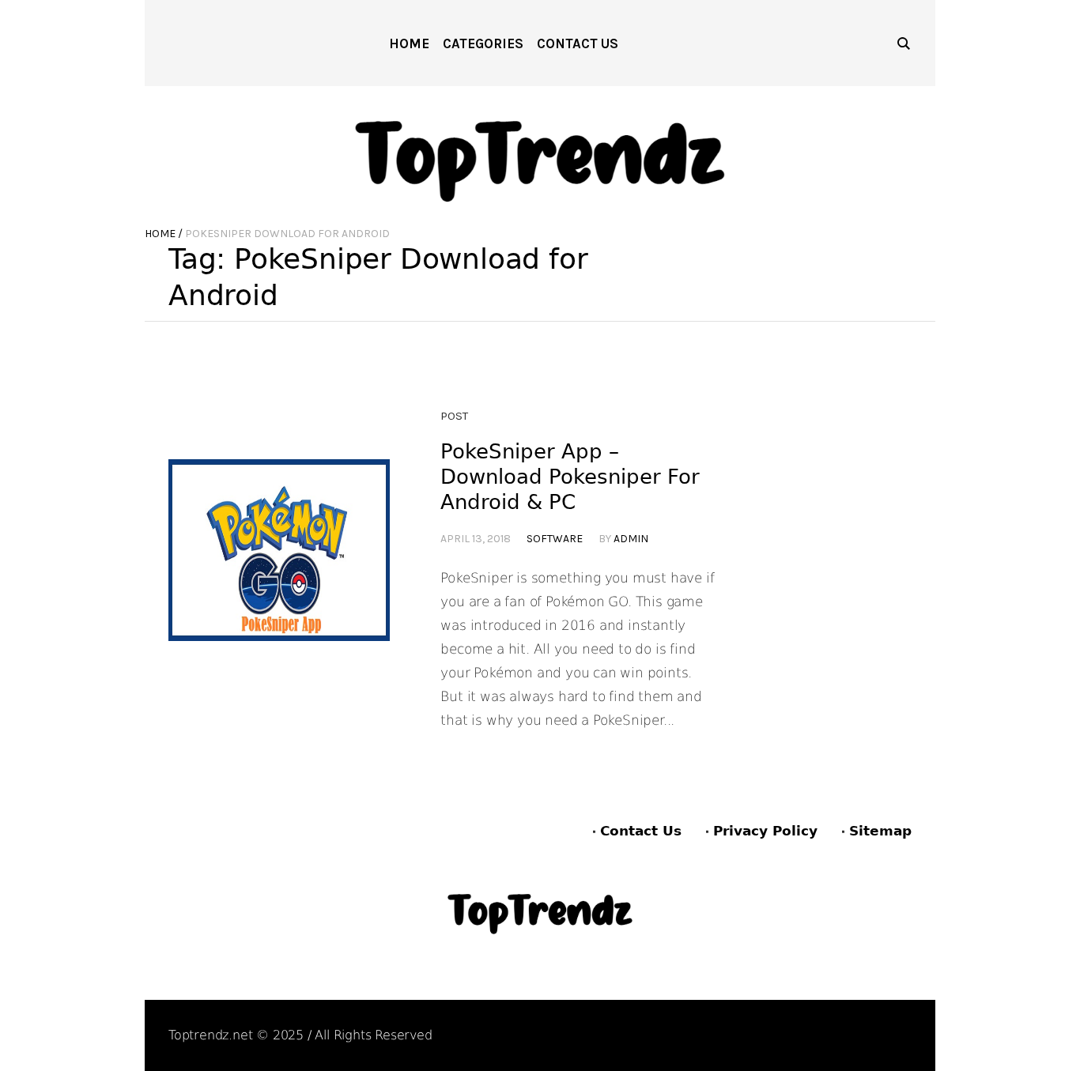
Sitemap (880, 831)
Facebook (737, 1036)
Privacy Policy (765, 831)
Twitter (890, 1036)
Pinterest (816, 1036)
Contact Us (641, 831)
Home (160, 233)
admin (631, 538)
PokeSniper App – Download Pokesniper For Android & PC (570, 476)
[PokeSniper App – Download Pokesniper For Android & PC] (279, 570)
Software (555, 538)
